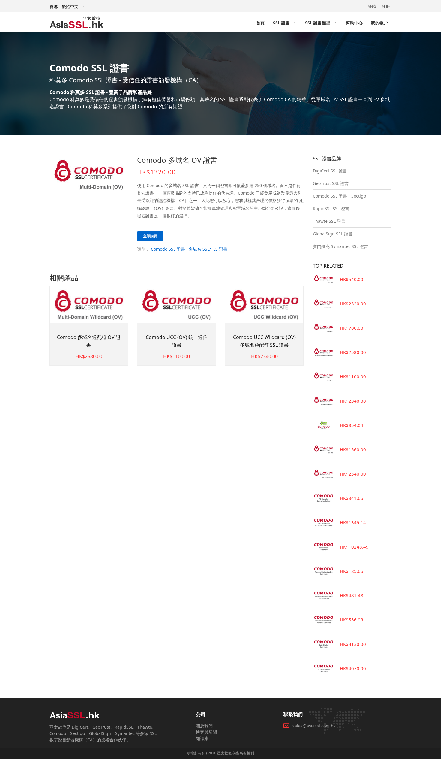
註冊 (386, 6)
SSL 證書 (282, 23)
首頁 (260, 23)
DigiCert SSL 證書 (330, 171)
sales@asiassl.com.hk (314, 726)
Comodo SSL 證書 (168, 249)
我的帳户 (379, 23)
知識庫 (202, 738)
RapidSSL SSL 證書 (331, 208)
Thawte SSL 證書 (329, 221)
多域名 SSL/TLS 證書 (208, 249)
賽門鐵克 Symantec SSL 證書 (340, 246)
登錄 (372, 6)
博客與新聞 (206, 732)
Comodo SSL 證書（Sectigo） (341, 196)
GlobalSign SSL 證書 (332, 234)
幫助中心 (354, 23)
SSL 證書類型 (318, 23)
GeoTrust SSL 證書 (331, 183)
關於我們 (204, 726)
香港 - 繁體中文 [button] (65, 6)
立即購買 (150, 236)
